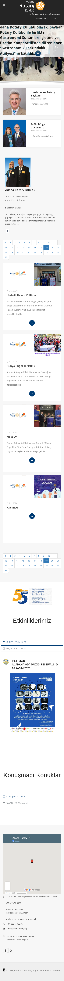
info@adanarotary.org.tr (18, 928)
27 (35, 252)
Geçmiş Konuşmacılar (17, 802)
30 (52, 252)
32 (6, 257)
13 (12, 247)
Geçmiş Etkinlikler (16, 648)
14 (17, 247)
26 (29, 252)
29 (46, 252)
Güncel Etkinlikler (16, 642)
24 (17, 252)
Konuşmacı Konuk (15, 796)
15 (23, 247)
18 (41, 247)
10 (49, 242)
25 (23, 252)
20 (52, 247)
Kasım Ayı (13, 507)
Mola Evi (12, 436)
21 (58, 247)
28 (41, 252)
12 (6, 247)
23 (12, 252)
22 (6, 252)
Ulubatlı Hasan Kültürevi (22, 295)
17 (35, 247)
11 (55, 242)
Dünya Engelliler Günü (21, 366)
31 (58, 252)
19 (46, 247)
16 (29, 247)
